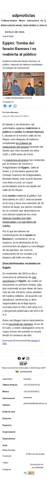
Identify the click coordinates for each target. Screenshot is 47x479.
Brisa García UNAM (11, 25)
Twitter (5, 463)
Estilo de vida (9, 412)
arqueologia (8, 36)
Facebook (7, 456)
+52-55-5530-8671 (32, 392)
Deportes (7, 418)
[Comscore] (23, 371)
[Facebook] (5, 106)
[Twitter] (10, 106)
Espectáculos (9, 439)
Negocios (7, 425)
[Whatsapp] (15, 106)
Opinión (6, 405)
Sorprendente (9, 432)
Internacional (33, 21)
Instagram (7, 469)
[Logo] (23, 15)
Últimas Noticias (10, 21)
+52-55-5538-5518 (32, 385)
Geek (5, 445)
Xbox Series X (30, 25)
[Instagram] (27, 358)
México (22, 21)
